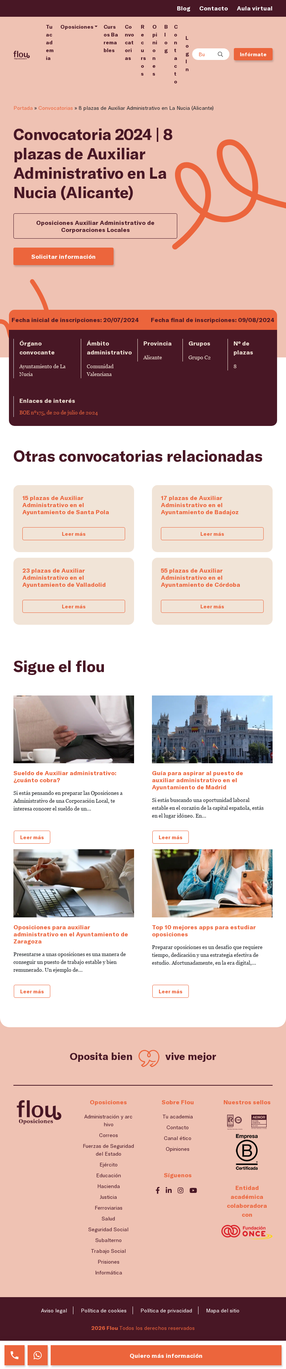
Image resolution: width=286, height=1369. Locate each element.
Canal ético (177, 1138)
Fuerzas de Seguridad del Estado (108, 1150)
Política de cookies (104, 1310)
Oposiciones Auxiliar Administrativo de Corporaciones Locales (95, 226)
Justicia (108, 1197)
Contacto (213, 8)
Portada (23, 108)
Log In (187, 53)
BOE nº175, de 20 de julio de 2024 (58, 413)
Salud (108, 1218)
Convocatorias (129, 42)
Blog (183, 8)
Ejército (108, 1164)
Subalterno (108, 1240)
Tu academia (50, 42)
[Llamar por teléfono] (14, 1355)
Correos (108, 1135)
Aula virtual (255, 8)
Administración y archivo (108, 1120)
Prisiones (109, 1261)
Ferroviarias (109, 1207)
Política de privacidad (166, 1310)
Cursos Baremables (111, 38)
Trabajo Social (108, 1251)
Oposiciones (76, 26)
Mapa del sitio (222, 1310)
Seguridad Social (108, 1229)
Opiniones (154, 50)
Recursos (143, 50)
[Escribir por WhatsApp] (38, 1355)
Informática (108, 1272)
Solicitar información (63, 256)
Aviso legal (54, 1310)
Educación (108, 1175)
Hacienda (108, 1186)
